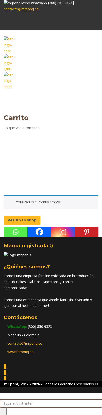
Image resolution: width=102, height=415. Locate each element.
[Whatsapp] (15, 232)
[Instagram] (63, 232)
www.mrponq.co (20, 351)
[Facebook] (39, 232)
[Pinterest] (87, 232)
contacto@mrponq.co (21, 9)
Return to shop (22, 220)
